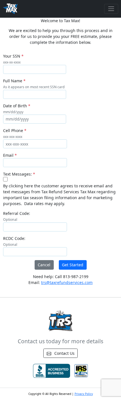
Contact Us (64, 353)
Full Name (12, 80)
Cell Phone (13, 130)
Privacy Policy (84, 394)
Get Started (72, 264)
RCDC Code (13, 238)
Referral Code (16, 213)
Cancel (44, 264)
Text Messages (17, 174)
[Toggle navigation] (111, 9)
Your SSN (11, 56)
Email (8, 155)
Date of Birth (15, 105)
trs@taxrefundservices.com (67, 282)
